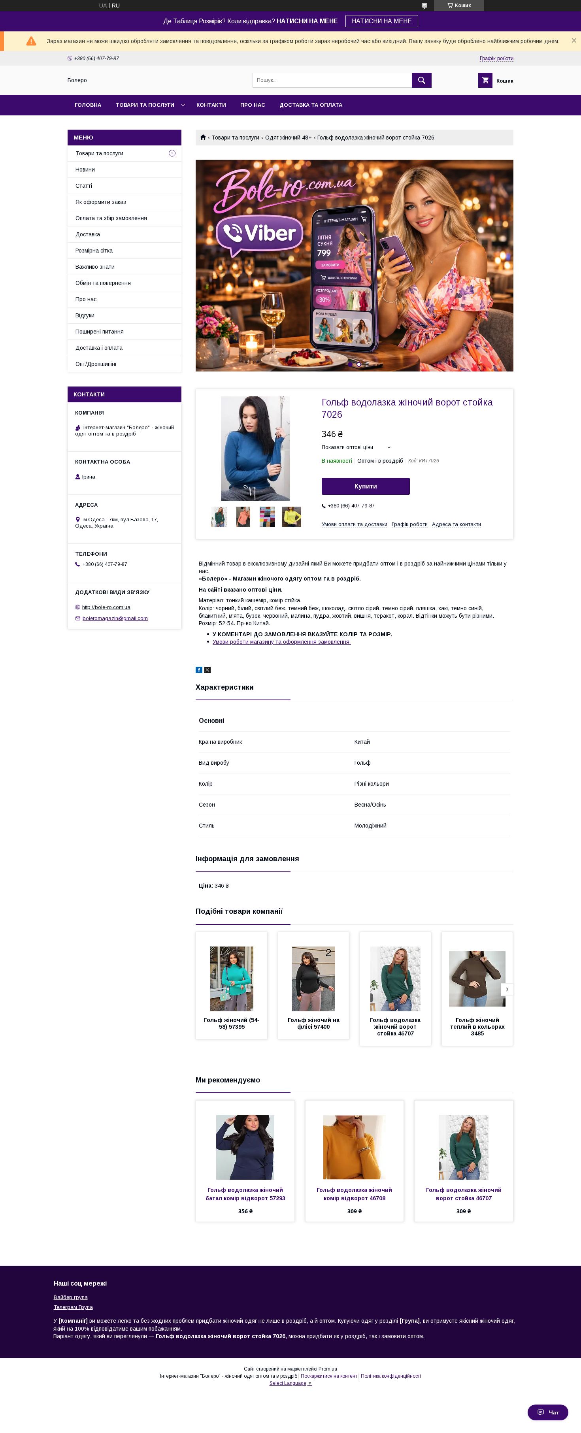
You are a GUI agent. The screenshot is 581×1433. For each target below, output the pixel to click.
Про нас (252, 105)
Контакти (211, 105)
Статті (83, 186)
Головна (88, 105)
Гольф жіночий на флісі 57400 (314, 1023)
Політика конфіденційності (391, 1376)
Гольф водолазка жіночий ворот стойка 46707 (396, 1027)
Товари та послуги (144, 105)
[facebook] (199, 671)
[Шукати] (422, 80)
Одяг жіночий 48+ (288, 137)
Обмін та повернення (103, 283)
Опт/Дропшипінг (96, 364)
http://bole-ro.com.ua (106, 607)
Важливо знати (95, 267)
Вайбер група (71, 1297)
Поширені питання (99, 331)
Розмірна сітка (94, 250)
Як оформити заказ (100, 202)
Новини (85, 169)
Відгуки (84, 315)
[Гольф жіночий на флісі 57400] (313, 971)
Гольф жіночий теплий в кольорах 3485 (478, 1027)
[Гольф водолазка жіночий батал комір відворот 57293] (245, 1140)
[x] (207, 671)
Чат (554, 1412)
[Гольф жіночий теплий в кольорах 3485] (477, 971)
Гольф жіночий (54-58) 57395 (232, 1023)
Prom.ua (328, 1369)
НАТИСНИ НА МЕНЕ (382, 21)
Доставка (87, 234)
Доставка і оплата (99, 348)
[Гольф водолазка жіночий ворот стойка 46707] (395, 971)
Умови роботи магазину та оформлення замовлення (282, 642)
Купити (366, 486)
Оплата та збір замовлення (111, 218)
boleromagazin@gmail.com (115, 618)
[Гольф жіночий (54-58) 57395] (231, 971)
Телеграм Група (73, 1307)
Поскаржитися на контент (329, 1376)
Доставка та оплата (310, 105)
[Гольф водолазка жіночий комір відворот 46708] (355, 1140)
